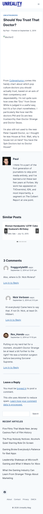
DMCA (33, 499)
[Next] (37, 230)
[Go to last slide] (6, 230)
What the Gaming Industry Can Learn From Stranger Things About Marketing (20, 474)
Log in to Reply (11, 283)
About (9, 499)
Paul (7, 31)
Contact (17, 499)
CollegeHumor (17, 80)
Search (35, 414)
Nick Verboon (21, 297)
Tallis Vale (11, 234)
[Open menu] (38, 4)
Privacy (26, 499)
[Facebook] (5, 492)
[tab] (17, 241)
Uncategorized (10, 15)
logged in (21, 388)
